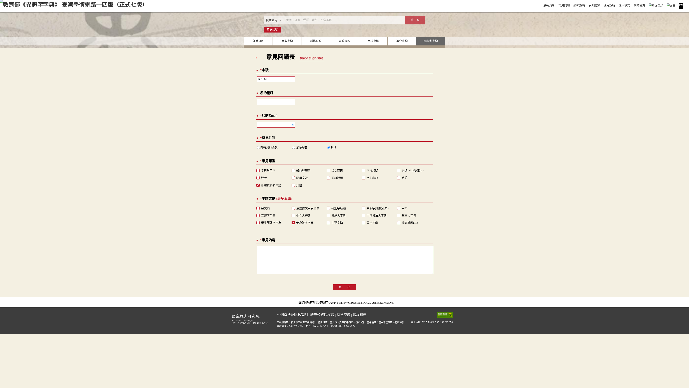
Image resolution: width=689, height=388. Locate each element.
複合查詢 (402, 41)
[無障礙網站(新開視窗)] (445, 314)
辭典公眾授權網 (322, 315)
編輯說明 (579, 5)
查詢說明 (272, 29)
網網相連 (359, 315)
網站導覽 (639, 5)
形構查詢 (316, 41)
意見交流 (343, 315)
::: (539, 5)
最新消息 (549, 5)
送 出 (344, 287)
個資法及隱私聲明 (311, 58)
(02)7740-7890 (296, 326)
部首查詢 (258, 41)
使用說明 (609, 5)
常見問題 (564, 5)
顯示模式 (624, 5)
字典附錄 (594, 5)
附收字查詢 (430, 41)
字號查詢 (373, 41)
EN (681, 5)
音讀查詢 (344, 41)
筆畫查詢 (287, 41)
